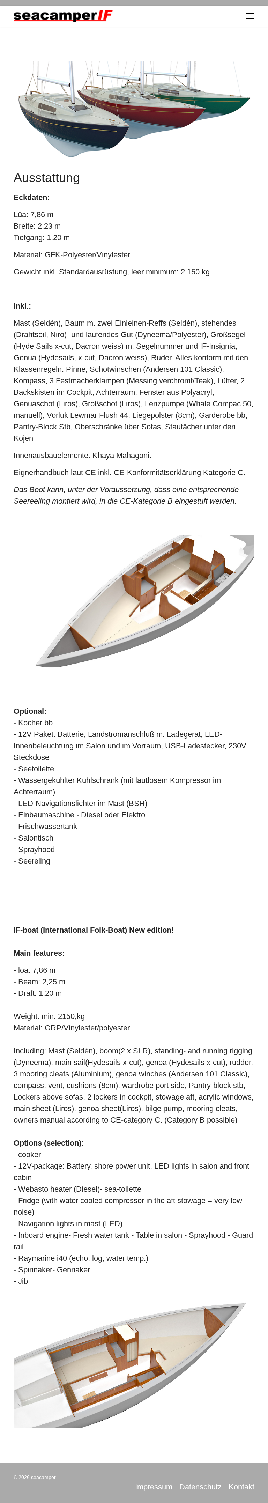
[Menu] (250, 16)
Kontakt (241, 1486)
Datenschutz (200, 1486)
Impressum (153, 1486)
